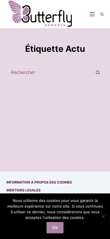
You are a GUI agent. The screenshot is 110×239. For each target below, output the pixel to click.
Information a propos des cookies (39, 182)
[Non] (103, 216)
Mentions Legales (23, 190)
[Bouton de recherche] (98, 72)
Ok (55, 227)
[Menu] (92, 14)
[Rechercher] (102, 14)
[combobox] (49, 72)
